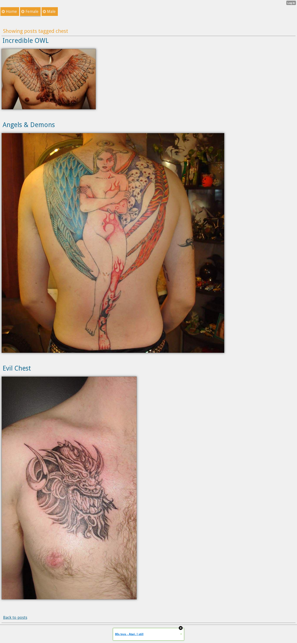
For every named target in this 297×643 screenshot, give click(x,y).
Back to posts (15, 617)
